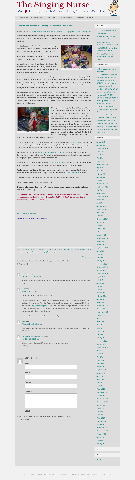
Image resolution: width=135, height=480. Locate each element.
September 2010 (102, 370)
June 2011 (100, 354)
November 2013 (102, 267)
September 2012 (102, 312)
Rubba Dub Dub (75, 142)
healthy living (103, 100)
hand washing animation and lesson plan (51, 152)
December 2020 (102, 164)
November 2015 (102, 219)
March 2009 (101, 418)
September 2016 (102, 209)
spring (108, 120)
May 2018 (100, 190)
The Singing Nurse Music (71, 32)
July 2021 (100, 155)
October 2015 (101, 222)
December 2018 (102, 184)
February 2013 (102, 296)
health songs (71, 116)
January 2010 (101, 395)
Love (98, 103)
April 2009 (100, 415)
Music (98, 112)
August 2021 (101, 151)
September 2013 (102, 273)
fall (101, 80)
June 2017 (100, 200)
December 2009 (102, 399)
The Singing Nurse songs (47, 252)
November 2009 (102, 402)
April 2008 (100, 440)
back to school (102, 69)
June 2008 (100, 437)
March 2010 (101, 389)
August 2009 (101, 408)
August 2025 (101, 142)
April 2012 (100, 328)
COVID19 (107, 72)
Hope (110, 101)
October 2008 (101, 434)
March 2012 (101, 331)
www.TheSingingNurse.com (26, 214)
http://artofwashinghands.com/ (42, 306)
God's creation (111, 83)
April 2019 (100, 180)
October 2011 (101, 344)
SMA (111, 117)
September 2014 (102, 248)
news (106, 112)
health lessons (72, 249)
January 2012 (101, 338)
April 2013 (100, 290)
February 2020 (102, 174)
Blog (54, 18)
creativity (100, 75)
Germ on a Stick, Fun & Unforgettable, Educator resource (105, 56)
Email (27, 373)
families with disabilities (110, 80)
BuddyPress (67, 474)
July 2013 (100, 280)
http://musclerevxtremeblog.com (33, 336)
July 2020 (100, 168)
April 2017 (100, 203)
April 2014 (100, 254)
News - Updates (56, 32)
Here (18, 197)
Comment (28, 391)
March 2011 (101, 360)
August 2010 (101, 373)
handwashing (24, 46)
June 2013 (100, 283)
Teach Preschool (73, 173)
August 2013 (101, 277)
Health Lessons (36, 18)
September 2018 (102, 187)
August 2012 (101, 315)
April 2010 (100, 386)
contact (34, 165)
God (105, 83)
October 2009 (101, 405)
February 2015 (102, 232)
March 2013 (101, 293)
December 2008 (102, 427)
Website (28, 382)
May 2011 (100, 357)
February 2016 (102, 216)
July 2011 (100, 350)
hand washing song (102, 92)
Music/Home (23, 18)
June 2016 (100, 212)
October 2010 (101, 367)
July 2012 (100, 318)
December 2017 (102, 193)
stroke (113, 120)
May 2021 (100, 158)
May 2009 (100, 411)
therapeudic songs (107, 123)
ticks (103, 132)
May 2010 (100, 383)
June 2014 (100, 251)
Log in (99, 459)
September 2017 (102, 196)
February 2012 (102, 334)
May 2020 (100, 171)
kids (114, 101)
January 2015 (101, 235)
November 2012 (102, 305)
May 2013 (100, 286)
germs (23, 249)
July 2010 (100, 376)
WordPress (55, 474)
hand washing (29, 77)
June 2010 (100, 379)
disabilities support (102, 77)
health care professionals (57, 249)
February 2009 (102, 421)
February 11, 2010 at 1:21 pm (32, 324)
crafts (112, 72)
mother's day (112, 109)
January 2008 (101, 444)
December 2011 (102, 341)
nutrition (110, 112)
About (48, 18)
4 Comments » (87, 257)
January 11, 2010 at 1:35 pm (31, 276)
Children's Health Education (40, 32)
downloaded (59, 162)
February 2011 (101, 363)
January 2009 (101, 424)
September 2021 (102, 148)
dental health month (110, 74)
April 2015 (100, 225)
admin (24, 321)
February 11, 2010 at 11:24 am (32, 291)
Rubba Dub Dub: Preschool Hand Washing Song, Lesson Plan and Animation (45, 26)
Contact (90, 18)
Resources (80, 18)
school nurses (33, 252)
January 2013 (101, 299)
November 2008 (102, 431)
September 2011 (102, 347)
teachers (99, 123)
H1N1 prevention (32, 249)
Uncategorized (86, 32)
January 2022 (101, 145)
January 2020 (101, 177)
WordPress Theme (87, 474)
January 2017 (101, 206)
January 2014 (101, 261)
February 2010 (102, 392)
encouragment (113, 77)
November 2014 (102, 241)
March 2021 (101, 161)
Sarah (24, 289)
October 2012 (101, 309)
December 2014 (102, 238)
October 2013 (101, 270)
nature (102, 112)
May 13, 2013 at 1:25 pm (30, 339)
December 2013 (102, 264)
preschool (99, 115)
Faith (98, 80)
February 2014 (102, 257)
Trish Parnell (26, 274)
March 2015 (101, 228)
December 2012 (102, 302)
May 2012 (100, 325)
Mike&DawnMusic (66, 18)
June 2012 (100, 322)
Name (27, 363)
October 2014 (101, 245)
